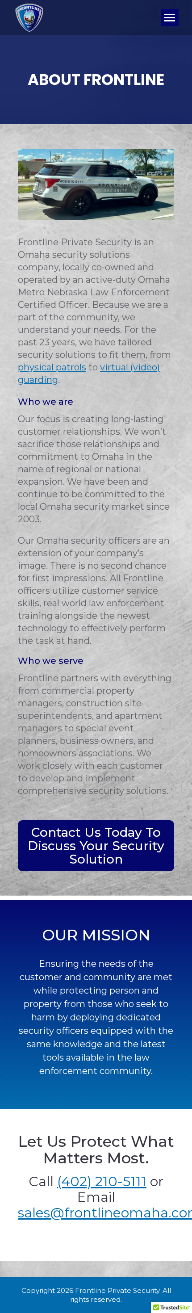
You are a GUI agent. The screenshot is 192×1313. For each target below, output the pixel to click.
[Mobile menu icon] (170, 17)
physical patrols (52, 367)
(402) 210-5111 (101, 1181)
